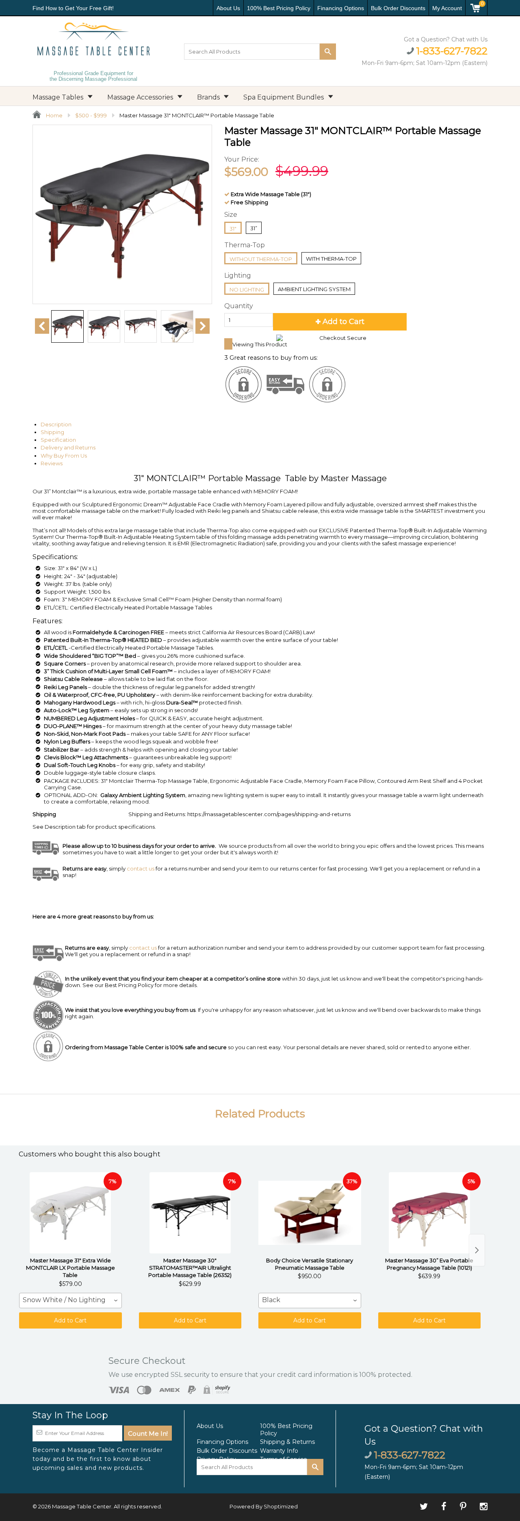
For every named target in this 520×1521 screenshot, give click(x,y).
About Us (228, 8)
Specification (58, 439)
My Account (447, 8)
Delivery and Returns (68, 447)
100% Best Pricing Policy (278, 8)
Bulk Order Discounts (398, 8)
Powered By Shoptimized (264, 1506)
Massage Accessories (141, 97)
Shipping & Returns (287, 1441)
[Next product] (477, 1250)
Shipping (52, 432)
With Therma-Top (331, 258)
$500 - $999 (91, 115)
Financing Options (340, 8)
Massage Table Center (81, 1506)
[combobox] (70, 1300)
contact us (143, 947)
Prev (42, 326)
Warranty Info (279, 1450)
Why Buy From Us (64, 455)
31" (233, 228)
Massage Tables (58, 97)
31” (253, 228)
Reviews (52, 463)
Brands (209, 97)
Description (56, 424)
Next (202, 326)
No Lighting (247, 289)
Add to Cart (70, 1320)
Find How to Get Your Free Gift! (73, 8)
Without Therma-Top (261, 259)
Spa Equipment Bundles (284, 97)
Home (54, 115)
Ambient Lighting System (314, 289)
